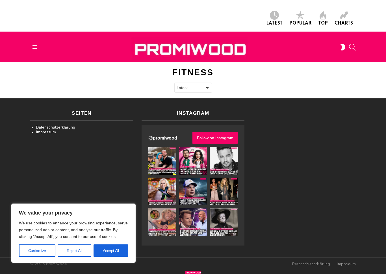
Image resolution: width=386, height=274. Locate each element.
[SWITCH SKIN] (342, 47)
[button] (162, 161)
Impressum (46, 132)
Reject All (74, 250)
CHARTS (344, 23)
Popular (300, 23)
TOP (323, 23)
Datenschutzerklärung (55, 127)
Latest (274, 23)
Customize (37, 250)
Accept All (111, 250)
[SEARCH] (352, 47)
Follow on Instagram (215, 138)
